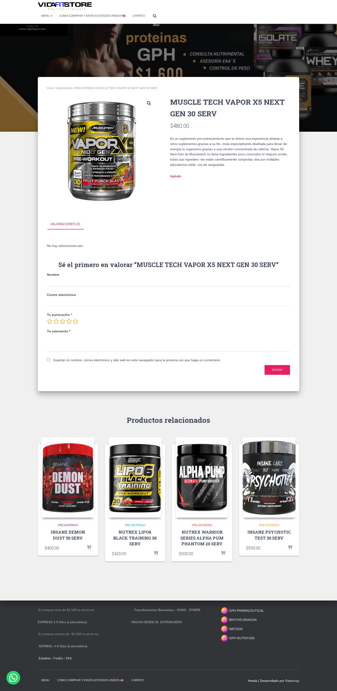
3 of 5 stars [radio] (62, 321)
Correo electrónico (61, 295)
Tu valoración (58, 331)
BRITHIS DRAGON (242, 620)
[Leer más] (89, 548)
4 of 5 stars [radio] (69, 321)
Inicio (50, 88)
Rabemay (292, 681)
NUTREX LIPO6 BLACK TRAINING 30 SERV (135, 537)
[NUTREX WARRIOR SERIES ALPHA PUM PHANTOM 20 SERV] (202, 477)
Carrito (139, 15)
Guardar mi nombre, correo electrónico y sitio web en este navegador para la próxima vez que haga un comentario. (137, 360)
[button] (149, 103)
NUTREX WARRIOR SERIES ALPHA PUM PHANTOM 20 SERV (202, 537)
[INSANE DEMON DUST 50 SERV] (67, 477)
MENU (45, 15)
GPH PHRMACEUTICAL (246, 610)
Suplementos (64, 88)
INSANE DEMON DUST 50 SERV (68, 535)
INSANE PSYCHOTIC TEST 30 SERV (269, 535)
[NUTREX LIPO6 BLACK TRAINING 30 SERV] (135, 477)
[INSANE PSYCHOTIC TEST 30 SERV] (269, 477)
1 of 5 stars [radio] (49, 321)
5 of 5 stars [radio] (75, 321)
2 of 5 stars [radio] (56, 321)
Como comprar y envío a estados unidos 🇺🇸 (92, 15)
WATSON (235, 629)
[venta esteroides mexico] (64, 6)
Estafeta (45, 658)
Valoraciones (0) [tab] (65, 224)
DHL (69, 658)
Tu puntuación (59, 315)
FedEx (58, 658)
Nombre (53, 274)
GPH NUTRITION (241, 638)
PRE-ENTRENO (84, 88)
